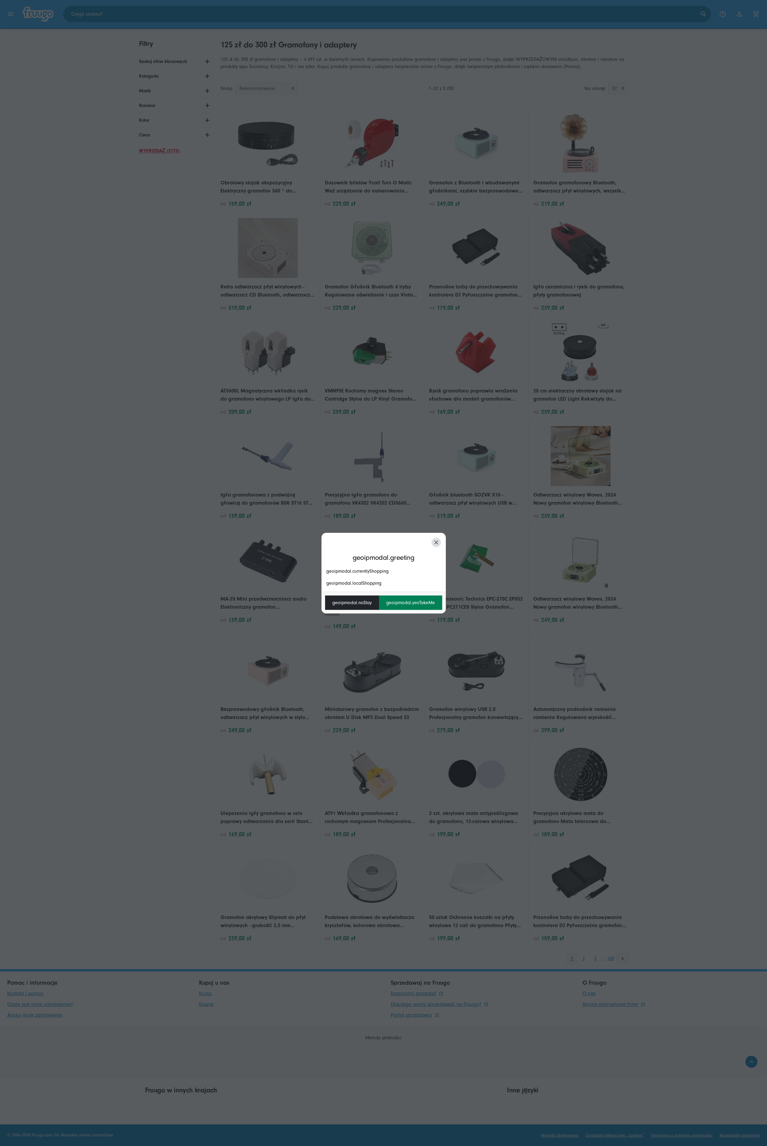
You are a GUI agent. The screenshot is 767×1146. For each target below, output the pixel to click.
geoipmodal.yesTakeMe (410, 602)
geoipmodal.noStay (352, 602)
